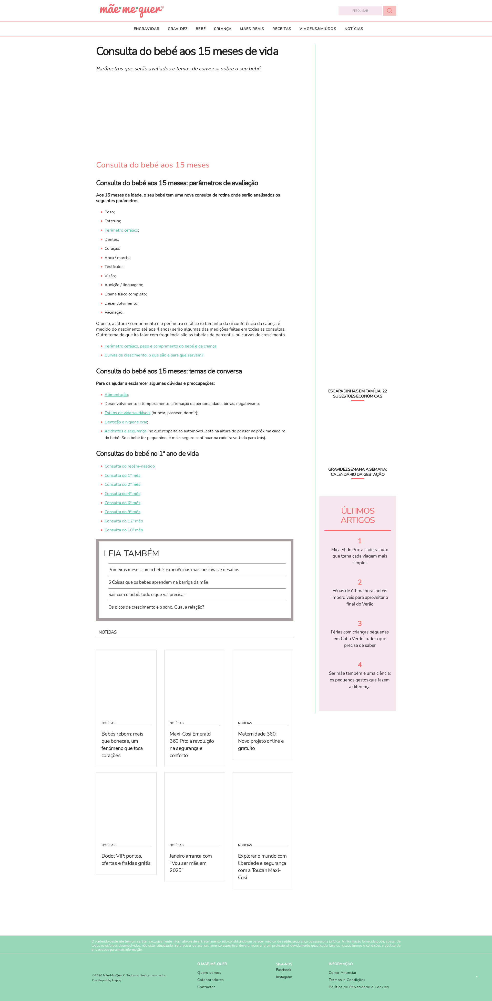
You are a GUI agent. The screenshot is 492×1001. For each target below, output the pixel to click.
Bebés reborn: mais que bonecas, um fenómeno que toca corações (122, 744)
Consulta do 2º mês (122, 484)
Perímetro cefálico (121, 230)
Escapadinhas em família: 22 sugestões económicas (357, 393)
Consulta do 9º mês (122, 512)
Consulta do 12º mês (124, 521)
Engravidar (147, 28)
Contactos (206, 987)
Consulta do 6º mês (122, 503)
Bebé (201, 28)
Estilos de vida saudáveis (127, 413)
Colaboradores (210, 979)
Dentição (113, 422)
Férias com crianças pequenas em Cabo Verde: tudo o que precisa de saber (360, 638)
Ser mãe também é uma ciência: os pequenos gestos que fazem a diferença (360, 679)
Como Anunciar (343, 972)
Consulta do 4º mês (122, 494)
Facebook (283, 969)
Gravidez (178, 28)
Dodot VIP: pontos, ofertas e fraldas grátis (126, 860)
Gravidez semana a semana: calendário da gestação (357, 472)
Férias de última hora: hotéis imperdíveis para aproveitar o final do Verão (360, 597)
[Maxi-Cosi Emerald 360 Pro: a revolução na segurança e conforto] (194, 682)
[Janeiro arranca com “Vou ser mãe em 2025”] (194, 804)
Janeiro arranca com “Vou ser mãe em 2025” (191, 863)
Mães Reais (252, 28)
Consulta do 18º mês (124, 530)
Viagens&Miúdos (318, 28)
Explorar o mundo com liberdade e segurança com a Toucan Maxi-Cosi (262, 867)
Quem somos (209, 972)
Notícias (354, 28)
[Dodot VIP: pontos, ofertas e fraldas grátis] (126, 804)
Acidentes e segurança (125, 431)
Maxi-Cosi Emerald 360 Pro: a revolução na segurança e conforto (192, 744)
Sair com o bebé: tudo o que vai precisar (146, 595)
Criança (223, 28)
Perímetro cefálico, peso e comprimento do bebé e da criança (160, 346)
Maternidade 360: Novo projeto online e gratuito (261, 741)
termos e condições (366, 945)
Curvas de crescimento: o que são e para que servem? (154, 355)
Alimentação (116, 395)
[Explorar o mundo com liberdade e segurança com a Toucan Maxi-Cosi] (263, 804)
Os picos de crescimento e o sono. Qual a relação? (156, 607)
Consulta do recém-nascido (130, 466)
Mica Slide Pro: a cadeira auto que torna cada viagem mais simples (359, 556)
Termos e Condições (347, 979)
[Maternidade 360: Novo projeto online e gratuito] (263, 682)
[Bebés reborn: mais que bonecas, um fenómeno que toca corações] (126, 682)
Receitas (281, 28)
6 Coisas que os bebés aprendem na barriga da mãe (158, 582)
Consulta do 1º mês (122, 475)
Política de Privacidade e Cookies (359, 987)
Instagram (284, 977)
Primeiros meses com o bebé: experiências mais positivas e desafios (173, 570)
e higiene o (131, 422)
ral (144, 422)
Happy (116, 980)
